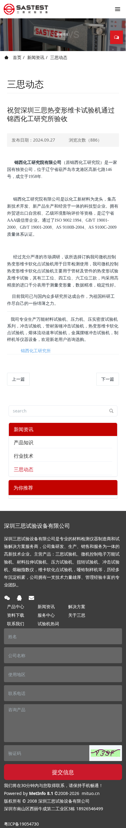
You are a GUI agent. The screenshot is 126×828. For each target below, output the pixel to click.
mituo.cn (91, 793)
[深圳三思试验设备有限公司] (26, 9)
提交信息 (63, 772)
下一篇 (107, 379)
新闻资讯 (35, 57)
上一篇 (18, 379)
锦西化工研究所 (36, 350)
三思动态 (58, 57)
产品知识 (23, 442)
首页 (16, 57)
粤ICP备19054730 (21, 824)
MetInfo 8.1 (41, 793)
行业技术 (23, 456)
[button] (105, 753)
